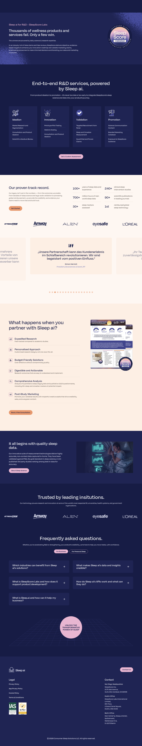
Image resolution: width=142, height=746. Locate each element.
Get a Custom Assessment (71, 156)
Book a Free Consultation (20, 412)
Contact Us (126, 670)
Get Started (15, 208)
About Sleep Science (19, 470)
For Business (61, 551)
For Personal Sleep (79, 551)
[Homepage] (17, 669)
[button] (39, 566)
